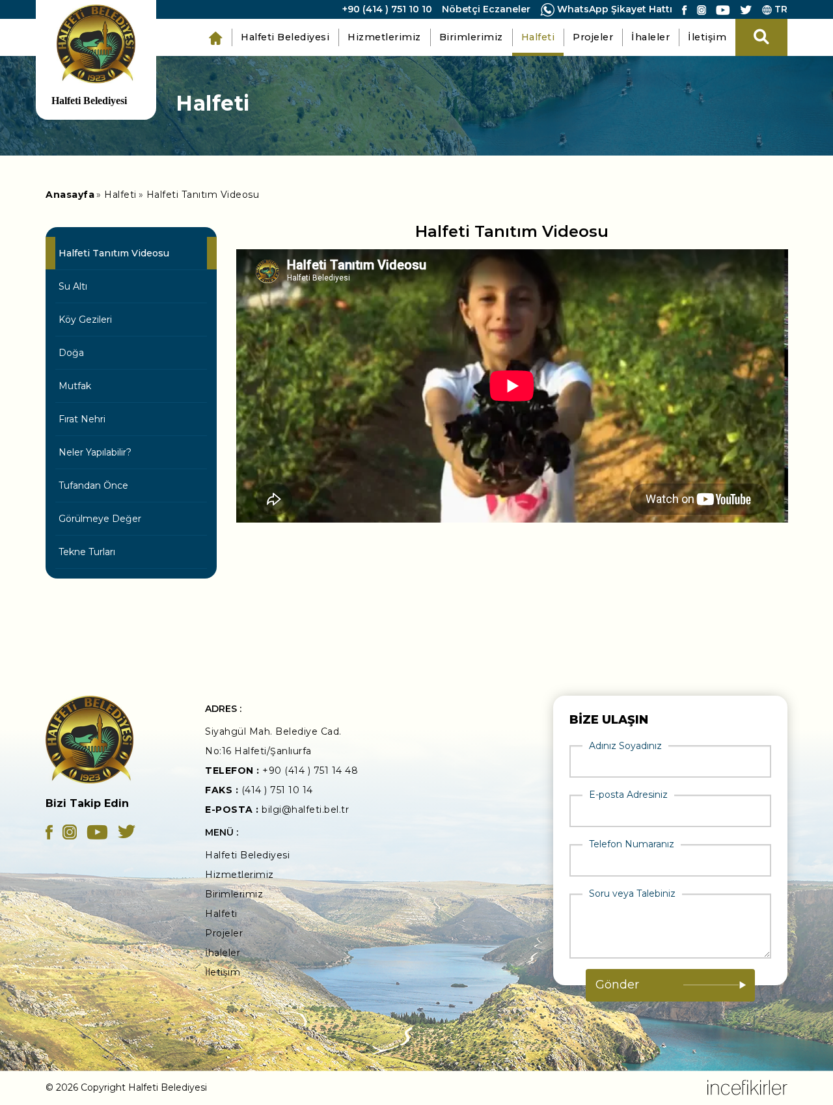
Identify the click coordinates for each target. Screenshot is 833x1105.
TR (779, 9)
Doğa (71, 353)
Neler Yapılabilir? (95, 452)
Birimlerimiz (471, 37)
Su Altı (73, 286)
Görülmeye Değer (100, 519)
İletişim (707, 37)
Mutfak (75, 386)
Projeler (593, 37)
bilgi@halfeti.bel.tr (305, 809)
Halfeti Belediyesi (285, 37)
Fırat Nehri (82, 419)
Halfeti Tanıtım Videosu (203, 194)
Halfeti (538, 37)
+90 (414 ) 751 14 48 (310, 770)
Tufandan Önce (93, 485)
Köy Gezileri (85, 319)
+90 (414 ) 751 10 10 (387, 9)
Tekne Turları (87, 552)
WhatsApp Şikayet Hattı (613, 9)
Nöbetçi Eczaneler (486, 9)
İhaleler (650, 37)
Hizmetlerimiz (384, 37)
